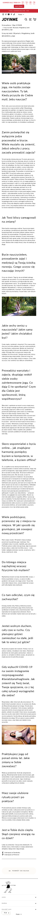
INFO (4, 897)
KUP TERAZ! (19, 6)
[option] (19, 11)
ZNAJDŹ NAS (6, 909)
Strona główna (6, 25)
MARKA (4, 903)
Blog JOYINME (17, 25)
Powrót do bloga (20, 870)
